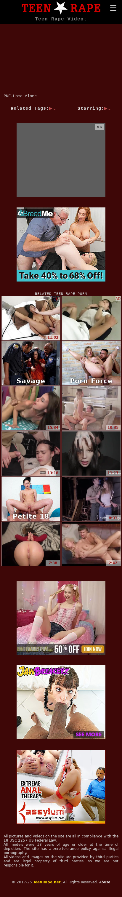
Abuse (104, 882)
